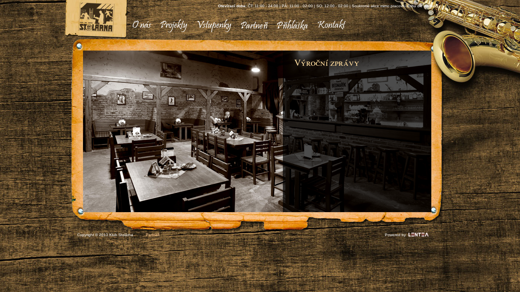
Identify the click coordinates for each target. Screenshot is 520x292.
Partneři (153, 235)
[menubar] (235, 26)
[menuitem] (142, 25)
